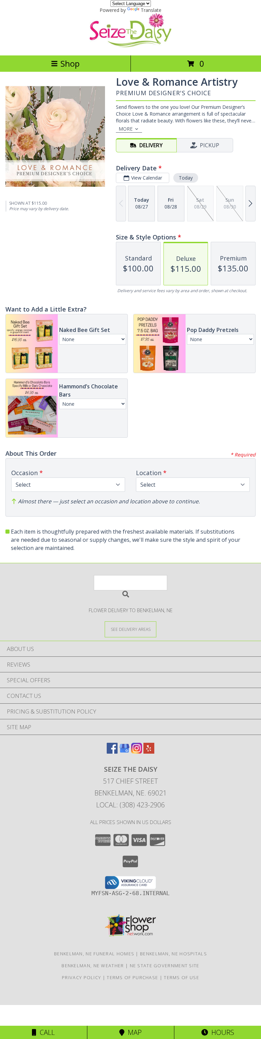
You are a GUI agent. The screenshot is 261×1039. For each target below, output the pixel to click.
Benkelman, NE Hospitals (173, 954)
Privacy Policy (81, 977)
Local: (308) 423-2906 (130, 804)
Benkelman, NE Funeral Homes (94, 954)
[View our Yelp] (148, 751)
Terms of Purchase (132, 977)
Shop (70, 63)
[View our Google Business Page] (124, 751)
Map (133, 1032)
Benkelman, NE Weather (93, 965)
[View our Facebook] (112, 751)
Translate (151, 10)
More (126, 128)
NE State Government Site (164, 965)
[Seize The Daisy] (130, 45)
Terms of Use (181, 977)
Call (45, 1032)
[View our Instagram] (136, 751)
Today (186, 177)
